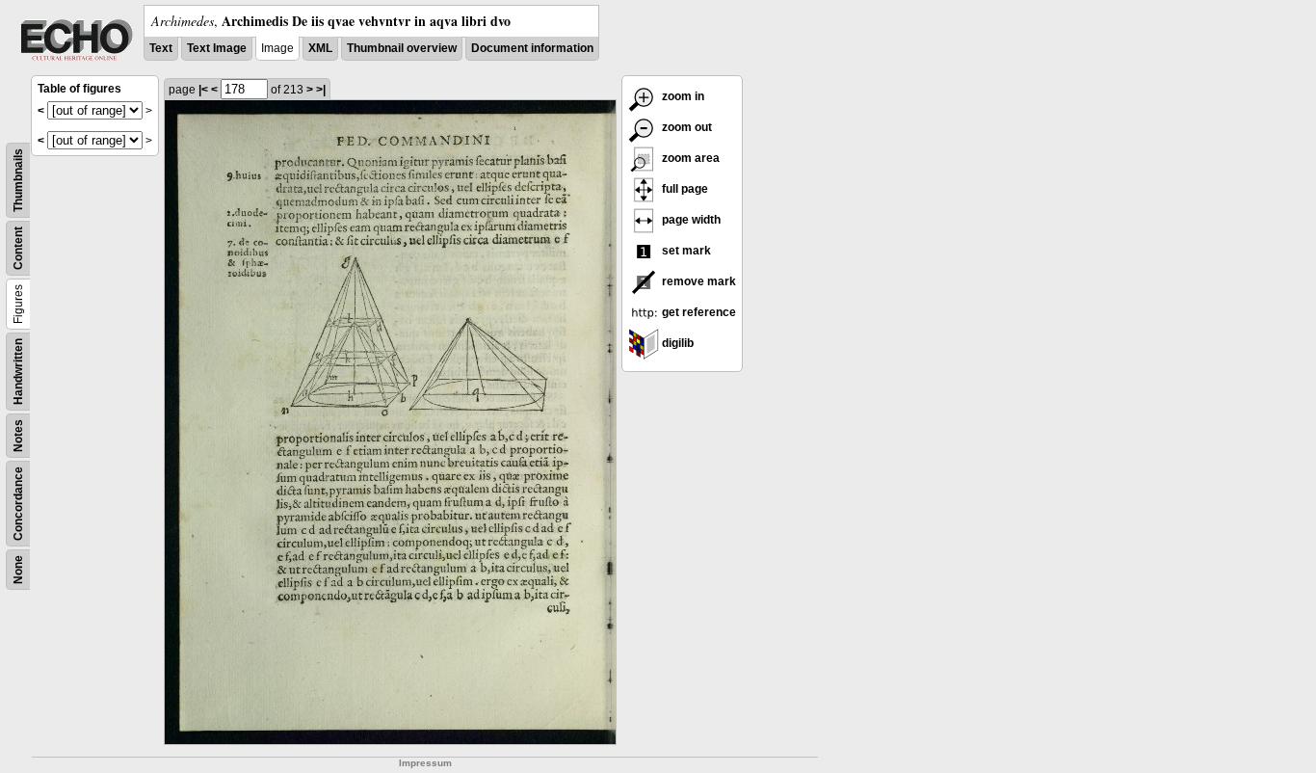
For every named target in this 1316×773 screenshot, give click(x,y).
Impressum (425, 763)
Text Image (217, 48)
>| (321, 89)
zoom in (681, 96)
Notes (18, 435)
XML (320, 48)
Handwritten (18, 371)
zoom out (685, 127)
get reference (697, 312)
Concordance (18, 503)
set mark (685, 250)
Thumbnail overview (402, 48)
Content (18, 248)
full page (683, 189)
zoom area (689, 158)
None (18, 569)
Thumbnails (18, 180)
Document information (532, 48)
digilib (676, 343)
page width (690, 220)
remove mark (697, 281)
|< (203, 89)
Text (160, 48)
